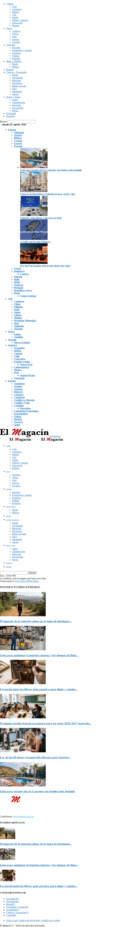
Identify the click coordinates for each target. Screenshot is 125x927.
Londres (24, 274)
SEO (14, 88)
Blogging (16, 80)
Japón (17, 312)
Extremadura (21, 413)
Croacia (18, 140)
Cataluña (19, 405)
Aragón (18, 386)
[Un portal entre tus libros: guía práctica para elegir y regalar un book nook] (23, 683)
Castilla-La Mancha (24, 400)
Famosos (16, 53)
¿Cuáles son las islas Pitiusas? (35, 242)
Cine (14, 6)
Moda (15, 64)
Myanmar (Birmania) (25, 320)
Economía (11, 113)
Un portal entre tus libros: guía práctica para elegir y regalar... (39, 689)
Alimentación (18, 102)
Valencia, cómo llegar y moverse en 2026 (41, 218)
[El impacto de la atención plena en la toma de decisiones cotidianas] (23, 615)
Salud (15, 99)
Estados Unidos (22, 361)
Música (15, 12)
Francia (18, 146)
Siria (16, 323)
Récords (16, 47)
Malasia (18, 318)
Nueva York (26, 364)
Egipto (17, 334)
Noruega (18, 285)
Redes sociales (19, 86)
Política (15, 56)
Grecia (17, 268)
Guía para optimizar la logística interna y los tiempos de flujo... (39, 655)
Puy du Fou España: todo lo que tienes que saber (45, 265)
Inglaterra (19, 271)
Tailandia (19, 326)
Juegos (15, 94)
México (17, 370)
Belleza (15, 66)
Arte (14, 14)
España (12, 381)
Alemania (19, 132)
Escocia (18, 143)
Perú (16, 372)
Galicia (17, 416)
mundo (60, 808)
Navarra (18, 422)
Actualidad (12, 909)
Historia (10, 69)
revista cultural (23, 808)
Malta (17, 282)
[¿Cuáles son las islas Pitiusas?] (34, 239)
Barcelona (25, 408)
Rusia (17, 293)
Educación (17, 23)
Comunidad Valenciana (26, 411)
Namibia (18, 337)
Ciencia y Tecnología (16, 72)
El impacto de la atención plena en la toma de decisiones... (36, 621)
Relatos (15, 25)
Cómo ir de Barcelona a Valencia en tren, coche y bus (47, 194)
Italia (16, 279)
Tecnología (17, 77)
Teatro (15, 17)
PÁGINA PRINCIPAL (27, 581)
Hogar (15, 110)
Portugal (18, 287)
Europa (15, 39)
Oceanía (16, 42)
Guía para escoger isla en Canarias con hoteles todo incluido (51, 170)
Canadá (18, 353)
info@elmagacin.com (23, 816)
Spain (17, 424)
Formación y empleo (22, 50)
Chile (17, 356)
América (16, 31)
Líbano (17, 315)
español (70, 808)
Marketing (17, 91)
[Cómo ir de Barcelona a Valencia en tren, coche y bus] (34, 191)
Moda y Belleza (13, 61)
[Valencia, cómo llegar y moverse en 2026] (34, 215)
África (15, 34)
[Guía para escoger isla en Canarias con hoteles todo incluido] (34, 167)
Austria (18, 135)
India (17, 309)
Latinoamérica (21, 367)
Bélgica (17, 138)
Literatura (16, 9)
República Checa (23, 290)
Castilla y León (22, 403)
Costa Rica (19, 359)
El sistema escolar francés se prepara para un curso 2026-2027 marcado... (46, 723)
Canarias (18, 394)
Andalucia (19, 383)
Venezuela (19, 378)
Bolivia (17, 350)
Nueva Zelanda (22, 342)
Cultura (9, 3)
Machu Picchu (27, 375)
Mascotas (16, 105)
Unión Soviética (28, 296)
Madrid (18, 419)
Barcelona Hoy (14, 811)
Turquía (18, 328)
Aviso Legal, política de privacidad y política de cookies (33, 920)
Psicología (17, 83)
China (17, 304)
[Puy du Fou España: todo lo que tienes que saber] (34, 263)
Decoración (17, 108)
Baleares (18, 392)
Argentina (19, 348)
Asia (14, 36)
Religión (16, 58)
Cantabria (19, 397)
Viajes (9, 28)
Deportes (10, 116)
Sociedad (10, 45)
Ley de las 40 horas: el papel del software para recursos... (35, 757)
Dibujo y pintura (20, 20)
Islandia (18, 276)
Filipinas (18, 307)
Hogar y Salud (13, 97)
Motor (15, 75)
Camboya (19, 301)
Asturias (18, 389)
